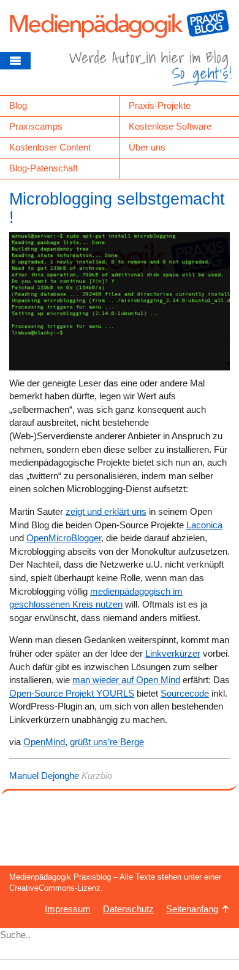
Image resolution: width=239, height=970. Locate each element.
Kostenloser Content (50, 147)
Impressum (68, 909)
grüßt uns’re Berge (107, 742)
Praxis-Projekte (160, 105)
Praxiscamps (36, 126)
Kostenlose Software (170, 126)
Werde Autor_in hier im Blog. (150, 72)
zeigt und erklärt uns (106, 511)
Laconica (204, 525)
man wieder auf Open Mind (126, 680)
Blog (18, 105)
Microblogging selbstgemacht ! (117, 208)
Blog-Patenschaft (43, 168)
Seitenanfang (192, 909)
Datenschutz (128, 909)
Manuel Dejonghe (44, 775)
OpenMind (44, 742)
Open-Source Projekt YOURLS (71, 693)
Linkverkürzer (172, 653)
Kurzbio (97, 775)
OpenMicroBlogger (63, 538)
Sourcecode (185, 693)
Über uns (147, 147)
